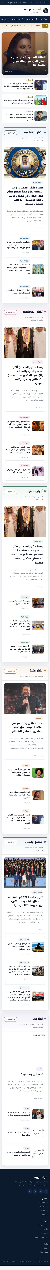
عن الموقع (13, 2)
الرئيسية (43, 19)
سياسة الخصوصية (41, 1238)
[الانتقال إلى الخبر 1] (11, 71)
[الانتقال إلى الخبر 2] (9, 71)
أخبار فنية (45, 1215)
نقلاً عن (45, 1229)
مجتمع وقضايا (43, 1225)
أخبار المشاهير (17, 19)
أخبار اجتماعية (31, 19)
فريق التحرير (44, 1234)
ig (35, 1191)
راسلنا (46, 1248)
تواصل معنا (22, 2)
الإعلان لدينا (5, 2)
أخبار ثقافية (44, 1211)
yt (29, 1191)
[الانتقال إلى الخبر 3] (6, 71)
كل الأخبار (10, 132)
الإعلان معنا (44, 1252)
